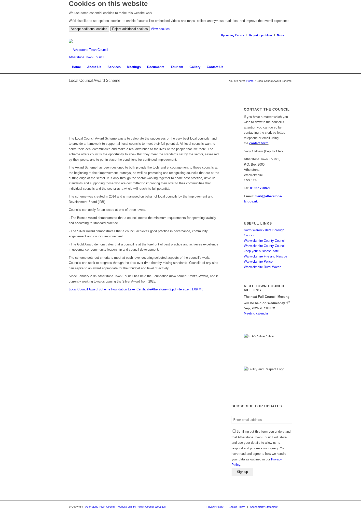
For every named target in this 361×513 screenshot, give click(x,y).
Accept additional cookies (89, 29)
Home (249, 80)
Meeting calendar (256, 313)
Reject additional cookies (130, 29)
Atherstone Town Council (100, 506)
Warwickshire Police (258, 261)
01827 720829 (260, 188)
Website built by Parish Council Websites (141, 506)
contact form (258, 143)
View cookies (160, 29)
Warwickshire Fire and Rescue (265, 256)
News (280, 35)
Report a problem (260, 35)
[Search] (290, 35)
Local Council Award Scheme (94, 80)
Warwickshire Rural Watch (262, 267)
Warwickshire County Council (264, 240)
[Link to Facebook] (288, 506)
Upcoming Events (232, 35)
